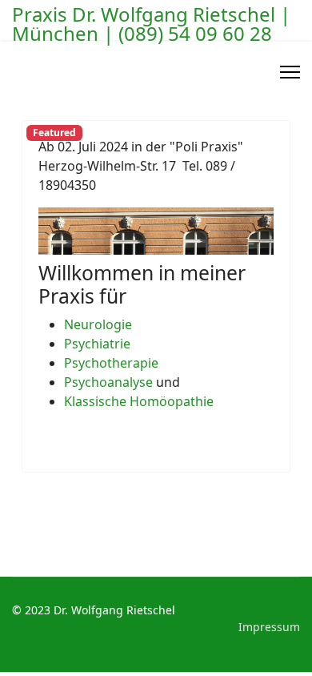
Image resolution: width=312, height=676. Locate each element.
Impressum (269, 626)
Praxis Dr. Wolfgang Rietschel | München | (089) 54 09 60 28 (151, 24)
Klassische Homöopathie (139, 401)
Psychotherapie (111, 363)
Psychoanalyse (108, 382)
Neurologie (98, 324)
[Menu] (290, 72)
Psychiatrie (97, 343)
